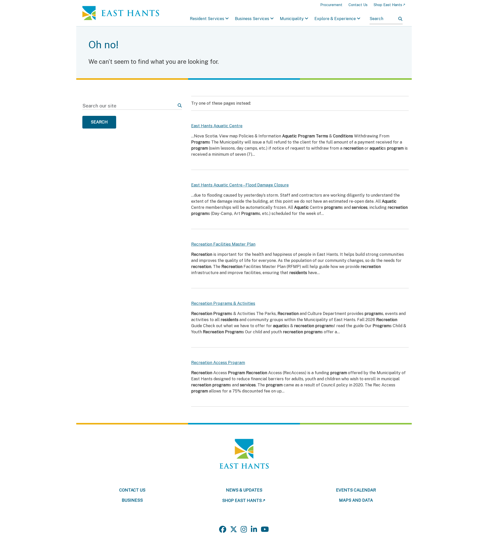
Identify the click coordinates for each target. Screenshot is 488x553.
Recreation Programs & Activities (223, 303)
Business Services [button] (252, 18)
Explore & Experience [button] (335, 18)
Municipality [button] (292, 18)
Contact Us (358, 5)
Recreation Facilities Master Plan (223, 244)
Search (99, 122)
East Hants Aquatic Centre (216, 125)
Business (132, 500)
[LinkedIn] (254, 529)
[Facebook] (222, 529)
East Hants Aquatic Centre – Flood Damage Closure (240, 185)
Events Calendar (356, 490)
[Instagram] (244, 529)
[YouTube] (265, 529)
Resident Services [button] (207, 18)
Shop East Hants (388, 5)
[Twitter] (233, 529)
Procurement (331, 5)
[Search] (400, 19)
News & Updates (244, 490)
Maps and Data (356, 500)
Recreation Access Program (218, 362)
